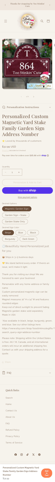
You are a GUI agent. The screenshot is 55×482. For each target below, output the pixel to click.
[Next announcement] (50, 5)
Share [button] (8, 362)
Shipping (5, 150)
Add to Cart (47, 473)
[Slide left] (21, 97)
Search (9, 398)
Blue (20, 232)
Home (8, 404)
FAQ (8, 423)
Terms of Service (14, 443)
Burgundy (10, 239)
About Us (10, 417)
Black (33, 232)
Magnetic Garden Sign (16, 209)
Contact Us (11, 410)
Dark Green (28, 239)
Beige (8, 232)
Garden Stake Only (15, 221)
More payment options (27, 197)
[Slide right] (34, 97)
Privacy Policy (13, 436)
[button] (6, 21)
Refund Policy (13, 430)
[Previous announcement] (5, 5)
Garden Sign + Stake (15, 215)
